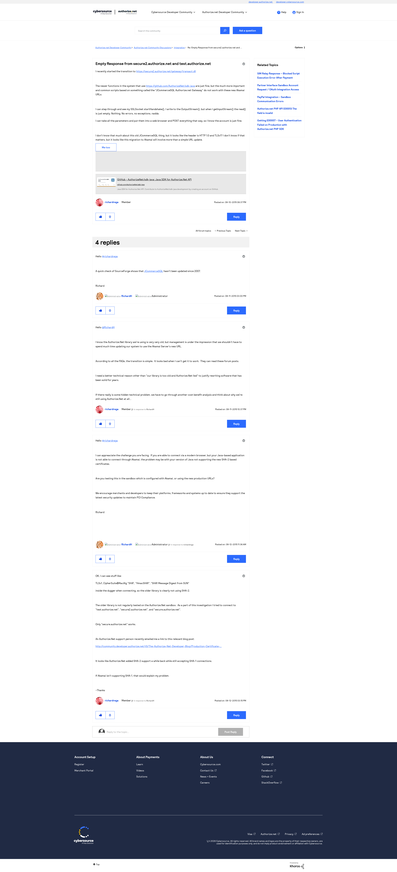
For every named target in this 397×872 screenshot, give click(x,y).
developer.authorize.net (261, 1)
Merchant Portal (83, 770)
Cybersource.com (210, 764)
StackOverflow (270, 782)
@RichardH (108, 327)
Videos (140, 770)
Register (79, 764)
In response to (144, 409)
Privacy (289, 833)
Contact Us (206, 770)
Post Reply (231, 731)
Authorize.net (269, 833)
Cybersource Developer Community (102, 12)
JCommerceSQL (153, 270)
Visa (250, 833)
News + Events (208, 776)
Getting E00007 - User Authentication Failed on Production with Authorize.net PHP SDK (279, 124)
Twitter (265, 764)
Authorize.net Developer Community (223, 12)
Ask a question (247, 30)
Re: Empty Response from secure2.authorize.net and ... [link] (215, 47)
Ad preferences (310, 833)
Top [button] (98, 864)
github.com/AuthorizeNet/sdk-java (131, 184)
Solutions (141, 776)
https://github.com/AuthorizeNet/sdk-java (170, 85)
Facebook (267, 770)
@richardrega (110, 256)
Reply (236, 216)
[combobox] (182, 30)
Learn (139, 764)
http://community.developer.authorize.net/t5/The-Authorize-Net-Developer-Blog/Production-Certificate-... (159, 646)
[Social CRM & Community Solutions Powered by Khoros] (297, 865)
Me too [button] (106, 147)
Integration (179, 47)
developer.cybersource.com (290, 1)
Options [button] (299, 47)
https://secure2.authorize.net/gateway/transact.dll (166, 71)
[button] (101, 217)
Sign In (300, 12)
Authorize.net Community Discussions (152, 47)
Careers (205, 782)
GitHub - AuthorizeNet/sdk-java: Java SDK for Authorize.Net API (154, 179)
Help (283, 12)
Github (265, 776)
